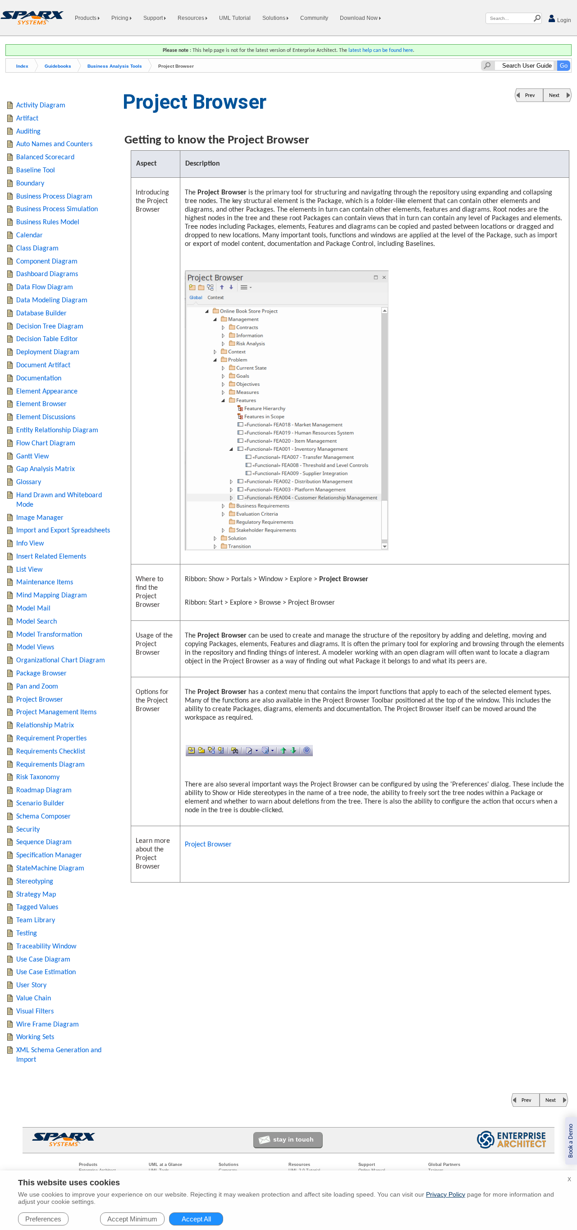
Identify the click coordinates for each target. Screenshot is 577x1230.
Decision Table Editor (47, 339)
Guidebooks (58, 66)
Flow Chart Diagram (45, 443)
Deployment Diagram (47, 352)
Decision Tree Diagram (49, 326)
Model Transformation (49, 634)
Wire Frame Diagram (47, 1024)
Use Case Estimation (46, 972)
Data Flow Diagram (44, 287)
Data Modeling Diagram (51, 300)
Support (153, 18)
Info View (30, 543)
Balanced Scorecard (45, 157)
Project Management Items (56, 712)
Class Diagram (37, 248)
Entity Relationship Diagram (57, 430)
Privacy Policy (445, 1194)
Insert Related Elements (51, 556)
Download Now (359, 18)
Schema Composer (43, 816)
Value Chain (33, 998)
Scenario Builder (40, 803)
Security (28, 829)
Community (314, 18)
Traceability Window (46, 946)
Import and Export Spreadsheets (63, 530)
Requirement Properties (51, 738)
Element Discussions (45, 417)
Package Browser (41, 673)
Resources (192, 18)
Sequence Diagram (44, 842)
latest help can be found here (380, 50)
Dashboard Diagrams (47, 274)
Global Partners (444, 1164)
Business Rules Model (47, 222)
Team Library (35, 920)
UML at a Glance (165, 1164)
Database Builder (41, 313)
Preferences (43, 1219)
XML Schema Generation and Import (58, 1055)
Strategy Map (36, 894)
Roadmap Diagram (44, 790)
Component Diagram (47, 261)
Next (554, 95)
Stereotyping (34, 881)
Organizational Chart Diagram (60, 660)
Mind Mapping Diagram (51, 595)
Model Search (36, 621)
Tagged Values (37, 907)
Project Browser (208, 844)
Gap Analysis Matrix (45, 469)
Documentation (38, 378)
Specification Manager (49, 855)
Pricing (120, 18)
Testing (26, 933)
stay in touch (293, 1139)
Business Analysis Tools (114, 66)
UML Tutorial (235, 18)
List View (29, 569)
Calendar (29, 235)
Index (22, 66)
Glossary (28, 482)
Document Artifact (43, 365)
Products (86, 18)
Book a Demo (571, 1141)
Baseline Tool (35, 170)
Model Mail (33, 608)
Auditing (28, 131)
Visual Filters (35, 1011)
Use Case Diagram (43, 959)
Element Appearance (47, 391)
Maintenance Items (44, 582)
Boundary (30, 183)
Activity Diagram (40, 105)
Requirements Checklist (50, 751)
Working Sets (35, 1037)
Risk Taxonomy (38, 777)
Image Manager (40, 518)
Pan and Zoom (37, 686)
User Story (31, 985)
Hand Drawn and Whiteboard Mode (59, 500)
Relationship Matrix (45, 725)
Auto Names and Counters (54, 144)
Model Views (35, 647)
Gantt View (32, 456)
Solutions (274, 18)
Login (563, 20)
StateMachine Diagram (50, 868)
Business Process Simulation (57, 209)
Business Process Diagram (54, 196)
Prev (530, 95)
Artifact (27, 118)
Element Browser (41, 404)
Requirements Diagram (50, 764)
